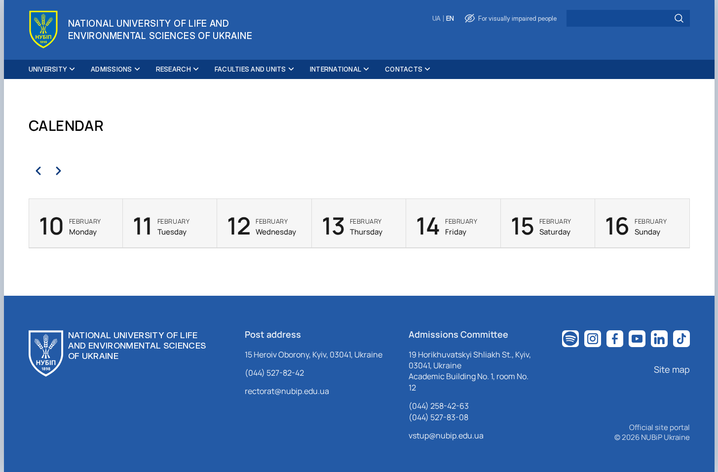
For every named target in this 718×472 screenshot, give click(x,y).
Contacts (403, 69)
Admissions (111, 69)
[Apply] (679, 18)
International (335, 69)
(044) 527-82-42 (274, 372)
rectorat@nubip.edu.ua (287, 391)
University (48, 69)
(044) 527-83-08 (438, 417)
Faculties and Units (250, 69)
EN (450, 18)
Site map (672, 369)
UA (436, 18)
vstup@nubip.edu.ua (446, 435)
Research (173, 69)
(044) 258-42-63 (439, 405)
